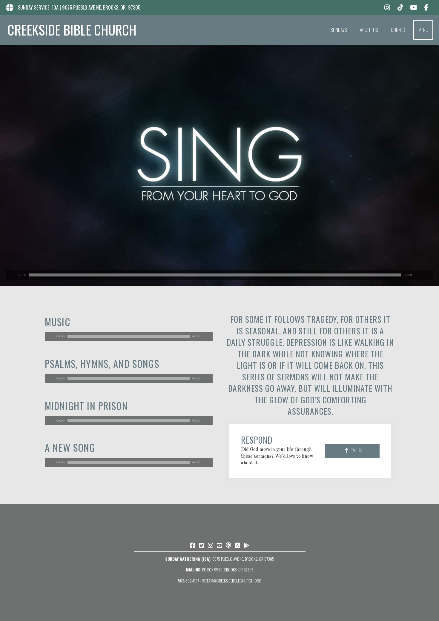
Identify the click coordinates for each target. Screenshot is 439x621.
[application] (129, 336)
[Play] (10, 274)
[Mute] (419, 274)
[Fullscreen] (428, 274)
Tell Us (356, 450)
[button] (423, 30)
